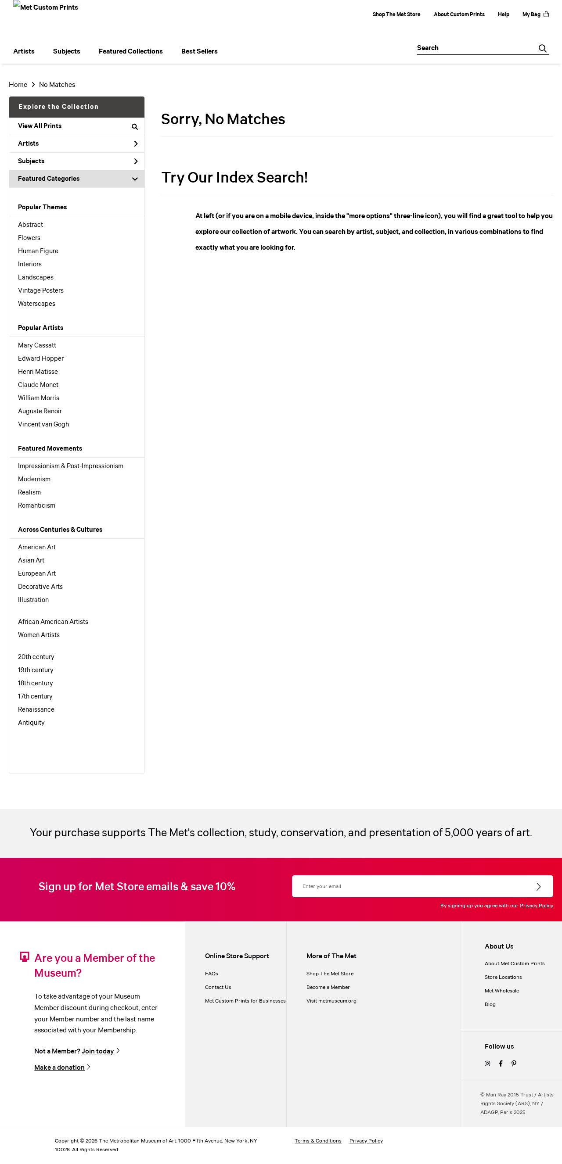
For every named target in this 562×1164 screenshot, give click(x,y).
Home (18, 85)
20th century (36, 657)
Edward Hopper (41, 359)
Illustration (33, 600)
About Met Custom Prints (515, 963)
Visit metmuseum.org (331, 1001)
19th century (36, 670)
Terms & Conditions (318, 1141)
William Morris (38, 398)
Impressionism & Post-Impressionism (70, 466)
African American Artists (53, 622)
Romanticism (36, 505)
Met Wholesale (502, 991)
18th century (35, 683)
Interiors (30, 264)
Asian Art (31, 560)
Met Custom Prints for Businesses (245, 1001)
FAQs (211, 974)
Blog (490, 1004)
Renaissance (36, 710)
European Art (37, 573)
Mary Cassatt (37, 345)
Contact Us (218, 987)
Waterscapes (36, 304)
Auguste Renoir (40, 411)
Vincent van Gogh (43, 424)
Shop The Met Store (397, 14)
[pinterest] (514, 1064)
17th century (35, 696)
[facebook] (501, 1064)
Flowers (29, 238)
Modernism (34, 479)
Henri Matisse (38, 372)
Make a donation (59, 1067)
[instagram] (487, 1064)
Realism (29, 492)
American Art (37, 547)
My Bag (531, 14)
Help (503, 14)
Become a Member (328, 987)
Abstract (30, 225)
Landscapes (36, 277)
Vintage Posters (41, 291)
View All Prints (39, 126)
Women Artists (39, 635)
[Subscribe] (539, 887)
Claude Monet (38, 385)
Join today (98, 1051)
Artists (28, 144)
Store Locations (503, 977)
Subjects (31, 161)
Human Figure (38, 251)
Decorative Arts (40, 587)
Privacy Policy (536, 906)
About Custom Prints (459, 14)
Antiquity (31, 723)
